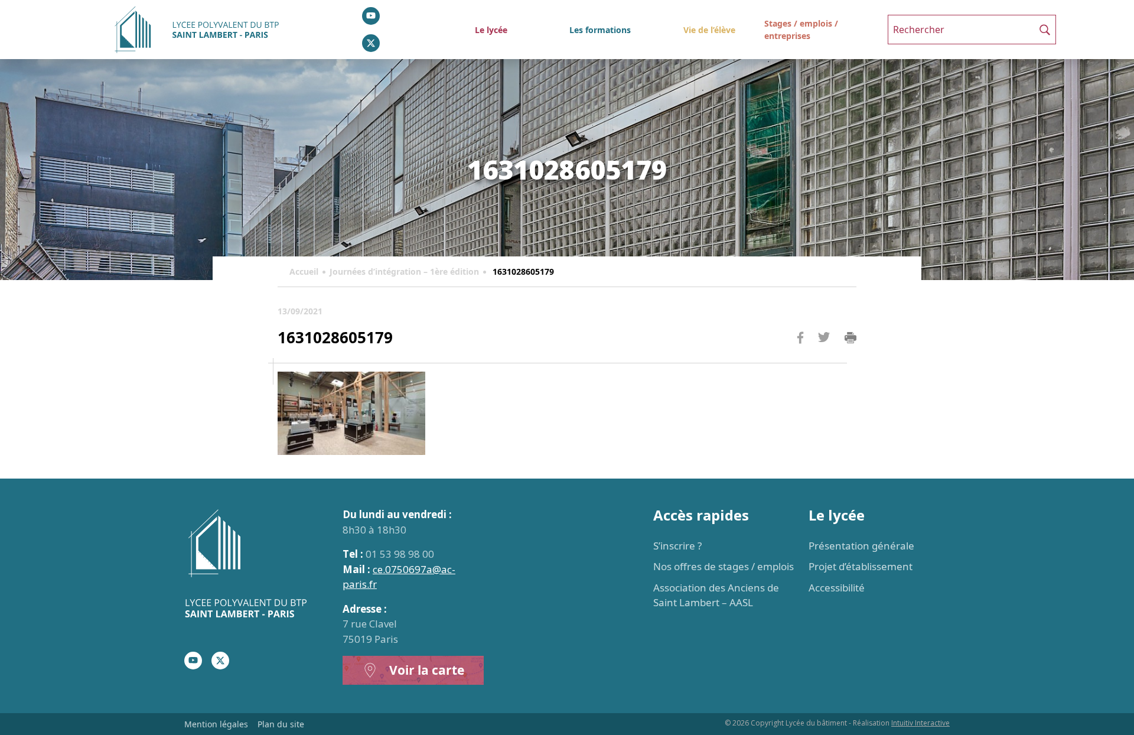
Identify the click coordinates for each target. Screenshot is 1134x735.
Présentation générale (861, 545)
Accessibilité (837, 587)
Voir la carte (426, 670)
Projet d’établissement (861, 566)
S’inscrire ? (677, 545)
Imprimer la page (850, 338)
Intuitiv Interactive (920, 723)
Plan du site (281, 724)
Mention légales (216, 724)
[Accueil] (256, 565)
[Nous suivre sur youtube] (371, 16)
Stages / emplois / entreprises (801, 29)
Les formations (600, 29)
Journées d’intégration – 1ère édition (404, 271)
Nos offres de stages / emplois (723, 566)
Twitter (824, 356)
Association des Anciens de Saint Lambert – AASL (716, 595)
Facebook (800, 360)
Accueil (303, 271)
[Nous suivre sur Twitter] (371, 43)
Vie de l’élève (709, 29)
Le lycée (491, 29)
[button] (1044, 29)
